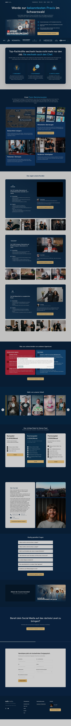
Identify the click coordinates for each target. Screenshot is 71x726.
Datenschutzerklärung (50, 366)
